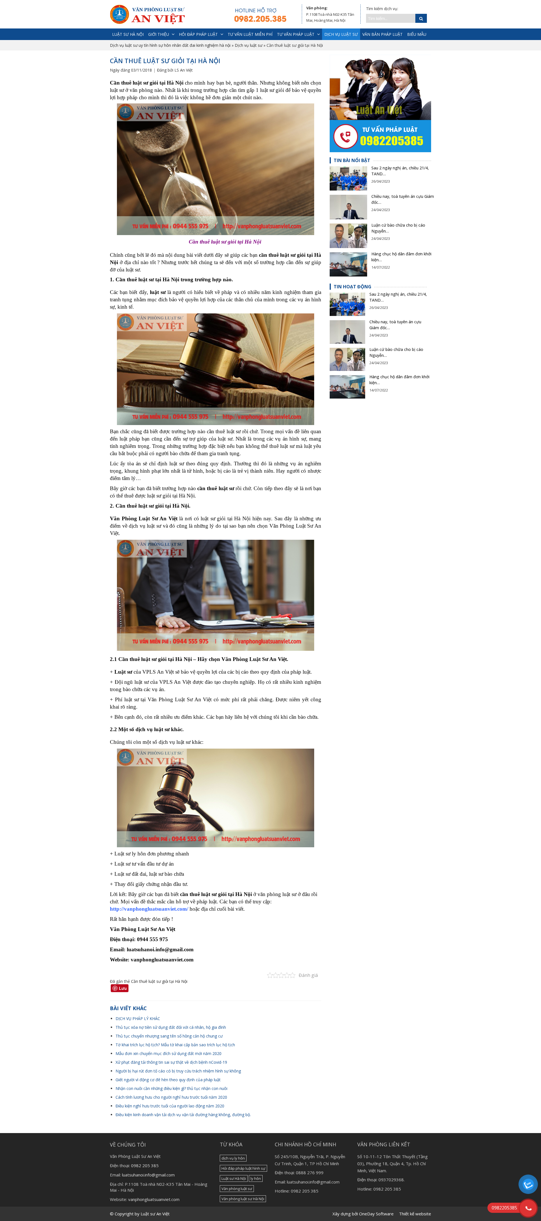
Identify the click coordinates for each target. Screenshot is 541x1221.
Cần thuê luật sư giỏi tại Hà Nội (159, 981)
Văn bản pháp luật (382, 34)
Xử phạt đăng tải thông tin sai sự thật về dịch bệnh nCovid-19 (171, 1062)
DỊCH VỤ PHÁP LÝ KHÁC (138, 1018)
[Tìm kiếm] (421, 18)
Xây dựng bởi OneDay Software (363, 1213)
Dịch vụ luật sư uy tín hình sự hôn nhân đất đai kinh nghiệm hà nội (170, 45)
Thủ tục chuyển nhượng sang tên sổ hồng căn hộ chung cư (169, 1036)
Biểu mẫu (416, 34)
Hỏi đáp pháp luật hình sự (243, 1168)
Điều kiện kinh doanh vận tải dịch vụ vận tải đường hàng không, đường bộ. (183, 1114)
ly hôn (255, 1178)
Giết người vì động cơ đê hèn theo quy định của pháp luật (168, 1079)
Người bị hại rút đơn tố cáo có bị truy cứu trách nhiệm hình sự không (178, 1071)
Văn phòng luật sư (236, 1188)
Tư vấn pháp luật (295, 34)
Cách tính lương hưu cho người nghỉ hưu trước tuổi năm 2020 (171, 1097)
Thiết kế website (415, 1213)
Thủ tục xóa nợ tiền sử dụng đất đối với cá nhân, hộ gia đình (171, 1027)
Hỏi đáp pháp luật (198, 34)
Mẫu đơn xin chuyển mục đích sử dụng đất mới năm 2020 (168, 1053)
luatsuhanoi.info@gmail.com (148, 1175)
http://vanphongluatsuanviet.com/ (149, 909)
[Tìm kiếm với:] (390, 18)
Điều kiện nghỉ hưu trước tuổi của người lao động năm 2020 (170, 1106)
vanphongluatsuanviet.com (153, 1199)
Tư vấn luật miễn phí (250, 34)
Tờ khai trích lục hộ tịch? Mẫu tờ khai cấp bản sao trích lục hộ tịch (175, 1044)
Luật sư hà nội (128, 34)
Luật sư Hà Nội (233, 1178)
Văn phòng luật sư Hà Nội (242, 1198)
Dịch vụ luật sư (341, 34)
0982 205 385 (145, 1165)
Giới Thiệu (158, 34)
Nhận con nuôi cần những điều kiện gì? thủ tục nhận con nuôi (171, 1088)
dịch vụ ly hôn (233, 1158)
